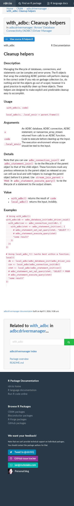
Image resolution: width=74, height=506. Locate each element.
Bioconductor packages (20, 416)
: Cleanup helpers (21, 11)
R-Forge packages (17, 419)
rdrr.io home (14, 386)
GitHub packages (17, 423)
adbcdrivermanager (28, 331)
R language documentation (22, 390)
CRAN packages (16, 412)
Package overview (19, 359)
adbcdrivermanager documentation (18, 311)
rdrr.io (7, 3)
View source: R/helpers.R (21, 39)
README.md (17, 363)
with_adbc (39, 326)
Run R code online (17, 394)
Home (10, 9)
